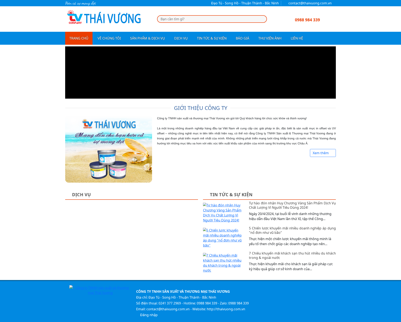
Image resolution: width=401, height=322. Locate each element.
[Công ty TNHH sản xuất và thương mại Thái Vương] (103, 18)
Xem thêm (321, 153)
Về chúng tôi (109, 38)
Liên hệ (297, 38)
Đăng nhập (148, 315)
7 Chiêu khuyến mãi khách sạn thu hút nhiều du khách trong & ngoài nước (292, 255)
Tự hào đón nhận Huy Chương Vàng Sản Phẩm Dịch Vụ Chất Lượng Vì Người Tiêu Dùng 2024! (292, 205)
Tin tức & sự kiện (212, 38)
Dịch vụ (181, 38)
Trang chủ (78, 38)
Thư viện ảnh (270, 38)
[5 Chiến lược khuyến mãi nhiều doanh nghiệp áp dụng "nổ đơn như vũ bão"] (223, 237)
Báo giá (242, 38)
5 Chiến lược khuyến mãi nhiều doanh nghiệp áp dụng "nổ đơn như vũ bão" (292, 230)
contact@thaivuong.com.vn (310, 3)
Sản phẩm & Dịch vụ (147, 38)
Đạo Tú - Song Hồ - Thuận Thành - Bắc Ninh (244, 3)
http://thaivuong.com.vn (226, 309)
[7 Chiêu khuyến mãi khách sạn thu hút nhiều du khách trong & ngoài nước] (223, 262)
